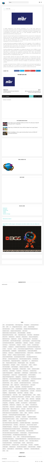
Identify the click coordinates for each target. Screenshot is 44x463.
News (27, 398)
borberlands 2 (11, 336)
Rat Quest (23, 408)
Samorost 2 (5, 414)
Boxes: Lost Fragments (33, 336)
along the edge (31, 326)
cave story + (5, 344)
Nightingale (38, 398)
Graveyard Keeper (6, 374)
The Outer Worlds (29, 430)
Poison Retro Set (33, 404)
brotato (19, 338)
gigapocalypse (17, 372)
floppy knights (15, 368)
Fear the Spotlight (6, 366)
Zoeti (4, 450)
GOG (40, 372)
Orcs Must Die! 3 (24, 402)
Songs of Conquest (24, 418)
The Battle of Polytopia (7, 426)
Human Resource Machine (36, 378)
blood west (30, 334)
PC (23, 404)
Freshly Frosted (23, 368)
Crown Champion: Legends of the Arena (25, 348)
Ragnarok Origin (6, 408)
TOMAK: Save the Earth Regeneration (28, 436)
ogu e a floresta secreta (35, 400)
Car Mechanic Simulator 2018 (8, 342)
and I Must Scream (6, 328)
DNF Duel (4, 358)
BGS (16, 334)
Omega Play (5, 210)
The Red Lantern (23, 432)
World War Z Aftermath (35, 448)
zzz (7, 450)
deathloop (5, 352)
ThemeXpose (8, 461)
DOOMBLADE (35, 358)
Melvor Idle (15, 394)
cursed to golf (37, 348)
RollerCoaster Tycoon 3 (30, 410)
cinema (28, 344)
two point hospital (16, 442)
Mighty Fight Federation (27, 394)
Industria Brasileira (25, 380)
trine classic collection (34, 440)
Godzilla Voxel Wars (33, 372)
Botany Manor (24, 336)
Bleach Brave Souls (22, 334)
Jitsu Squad (33, 384)
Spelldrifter (5, 420)
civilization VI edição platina (20, 346)
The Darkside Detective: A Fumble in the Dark (11, 428)
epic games (32, 362)
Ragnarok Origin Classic (15, 408)
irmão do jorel (35, 382)
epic (27, 362)
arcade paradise (19, 328)
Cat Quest (31, 342)
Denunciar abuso (7, 218)
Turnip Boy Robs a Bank (7, 442)
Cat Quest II (37, 342)
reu (35, 408)
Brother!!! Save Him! (26, 338)
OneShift (17, 402)
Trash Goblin (21, 440)
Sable (26, 412)
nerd (19, 398)
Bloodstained (36, 334)
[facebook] (41, 461)
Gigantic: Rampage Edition (8, 372)
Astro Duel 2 (25, 330)
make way (26, 392)
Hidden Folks (5, 378)
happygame (18, 376)
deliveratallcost (38, 352)
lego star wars (11, 390)
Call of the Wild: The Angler (15, 340)
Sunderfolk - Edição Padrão (25, 422)
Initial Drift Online (6, 382)
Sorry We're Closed (33, 418)
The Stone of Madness (7, 434)
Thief (29, 434)
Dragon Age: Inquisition (15, 360)
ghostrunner (18, 370)
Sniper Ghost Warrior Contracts (8, 418)
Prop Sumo (12, 406)
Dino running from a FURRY (19, 356)
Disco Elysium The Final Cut (32, 356)
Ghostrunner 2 (25, 370)
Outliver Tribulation (32, 402)
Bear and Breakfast (21, 332)
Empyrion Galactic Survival (11, 362)
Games (29, 368)
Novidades (26, 400)
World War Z (26, 448)
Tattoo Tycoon (22, 424)
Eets (3, 362)
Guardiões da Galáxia (22, 374)
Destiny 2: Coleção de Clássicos (19, 354)
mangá (31, 392)
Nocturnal (14, 400)
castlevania (25, 342)
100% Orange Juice (19, 324)
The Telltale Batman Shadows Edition (20, 434)
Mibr (9, 8)
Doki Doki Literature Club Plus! (25, 358)
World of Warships (19, 448)
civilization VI (11, 346)
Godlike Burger (25, 372)
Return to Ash (29, 408)
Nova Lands (20, 400)
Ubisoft (23, 442)
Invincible (16, 382)
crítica (15, 348)
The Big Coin (15, 426)
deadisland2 (14, 350)
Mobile (38, 394)
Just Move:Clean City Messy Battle (20, 388)
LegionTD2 (5, 390)
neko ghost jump (12, 398)
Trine (27, 440)
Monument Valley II (6, 396)
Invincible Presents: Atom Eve (25, 382)
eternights (13, 364)
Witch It (4, 448)
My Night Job (5, 398)
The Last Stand (5, 430)
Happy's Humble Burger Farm (8, 376)
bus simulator (34, 338)
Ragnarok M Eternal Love (33, 406)
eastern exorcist (35, 360)
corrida (4, 348)
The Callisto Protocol (24, 426)
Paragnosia (19, 404)
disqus (35, 96)
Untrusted (30, 444)
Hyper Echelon (5, 380)
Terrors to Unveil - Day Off (31, 424)
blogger (31, 96)
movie (33, 396)
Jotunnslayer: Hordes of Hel (27, 386)
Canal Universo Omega (35, 340)
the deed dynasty (25, 428)
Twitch (4, 211)
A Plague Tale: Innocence (17, 326)
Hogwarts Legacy (26, 378)
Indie (19, 380)
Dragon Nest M (24, 360)
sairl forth (36, 412)
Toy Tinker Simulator (14, 440)
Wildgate (39, 446)
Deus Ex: (28, 354)
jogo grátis (12, 386)
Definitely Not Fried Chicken (20, 352)
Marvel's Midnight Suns (7, 394)
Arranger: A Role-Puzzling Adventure (30, 328)
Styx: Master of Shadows (21, 420)
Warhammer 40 (12, 446)
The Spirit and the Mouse (33, 432)
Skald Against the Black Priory (8, 416)
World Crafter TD (10, 448)
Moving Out (38, 396)
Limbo (17, 390)
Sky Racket (18, 416)
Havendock (24, 376)
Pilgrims (27, 404)
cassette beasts (18, 342)
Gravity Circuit (14, 374)
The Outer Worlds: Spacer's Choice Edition (11, 432)
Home (4, 8)
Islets (12, 384)
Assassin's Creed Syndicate (16, 330)
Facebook (5, 208)
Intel (7, 8)
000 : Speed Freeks (10, 324)
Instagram (5, 209)
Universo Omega (6, 213)
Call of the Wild (6, 340)
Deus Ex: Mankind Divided (7, 356)
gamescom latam (35, 368)
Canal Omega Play (26, 340)
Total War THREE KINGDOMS (20, 438)
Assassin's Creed (6, 330)
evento (18, 364)
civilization (5, 346)
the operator (12, 430)
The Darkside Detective (33, 426)
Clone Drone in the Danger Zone (33, 346)
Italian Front (16, 384)
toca (14, 436)
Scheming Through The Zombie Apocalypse (17, 414)
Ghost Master (12, 370)
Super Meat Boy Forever (7, 424)
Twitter (4, 212)
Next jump (32, 398)
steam (10, 420)
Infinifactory (32, 380)
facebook (39, 96)
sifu (28, 414)
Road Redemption (13, 410)
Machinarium (38, 390)
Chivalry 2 (19, 344)
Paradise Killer (5, 404)
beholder (29, 332)
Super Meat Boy (35, 422)
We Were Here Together (21, 446)
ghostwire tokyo (33, 370)
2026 (7, 326)
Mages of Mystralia (12, 392)
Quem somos (18, 406)
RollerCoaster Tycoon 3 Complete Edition (10, 412)
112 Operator (26, 324)
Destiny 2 (9, 354)
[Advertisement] (22, 147)
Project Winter (5, 406)
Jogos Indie (18, 386)
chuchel (23, 344)
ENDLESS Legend (21, 362)
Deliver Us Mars (30, 352)
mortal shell (27, 396)
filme (31, 366)
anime (13, 328)
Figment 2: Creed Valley (24, 366)
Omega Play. (11, 402)
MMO (34, 394)
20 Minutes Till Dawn (34, 324)
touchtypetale (5, 440)
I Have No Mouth (13, 380)
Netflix (23, 398)
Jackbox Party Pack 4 (25, 384)
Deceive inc (11, 352)
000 (3, 324)
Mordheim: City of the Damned (17, 396)
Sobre (17, 418)
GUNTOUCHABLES (31, 374)
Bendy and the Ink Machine (8, 334)
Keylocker (39, 388)
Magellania (5, 392)
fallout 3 (35, 364)
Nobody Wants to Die (7, 400)
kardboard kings (32, 388)
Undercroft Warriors (6, 444)
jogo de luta (5, 386)
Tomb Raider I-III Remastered (8, 438)
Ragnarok (25, 406)
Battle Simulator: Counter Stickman (9, 332)
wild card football (31, 446)
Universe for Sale (15, 444)
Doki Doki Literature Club (13, 358)
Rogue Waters (22, 410)
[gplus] (37, 461)
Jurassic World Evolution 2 (7, 388)
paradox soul (12, 404)
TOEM (18, 436)
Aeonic (25, 326)
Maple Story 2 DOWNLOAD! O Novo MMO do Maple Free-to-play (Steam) (23, 127)
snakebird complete (32, 416)
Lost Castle (32, 390)
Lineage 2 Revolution (24, 390)
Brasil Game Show (6, 338)
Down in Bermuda (6, 360)
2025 (3, 326)
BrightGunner (13, 338)
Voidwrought (5, 446)
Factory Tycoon (24, 364)
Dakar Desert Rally (6, 350)
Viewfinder (36, 444)
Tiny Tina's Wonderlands (7, 436)
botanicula (18, 336)
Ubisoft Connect (30, 442)
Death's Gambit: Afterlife (32, 350)
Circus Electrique (35, 344)
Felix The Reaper (15, 366)
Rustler (21, 412)
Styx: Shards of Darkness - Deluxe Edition (10, 422)
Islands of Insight (6, 384)
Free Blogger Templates (15, 461)
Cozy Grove (9, 348)
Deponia (4, 354)
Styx (14, 420)
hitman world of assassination (15, 378)
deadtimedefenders (22, 350)
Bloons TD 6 (5, 336)
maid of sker (20, 392)
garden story (5, 370)
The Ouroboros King (21, 430)
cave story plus (12, 344)
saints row (31, 412)
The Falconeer (33, 428)
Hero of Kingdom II (32, 376)
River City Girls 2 (6, 410)
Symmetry (16, 424)
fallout (30, 364)
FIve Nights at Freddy (7, 368)
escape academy (6, 364)
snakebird (24, 416)
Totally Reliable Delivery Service (34, 438)
